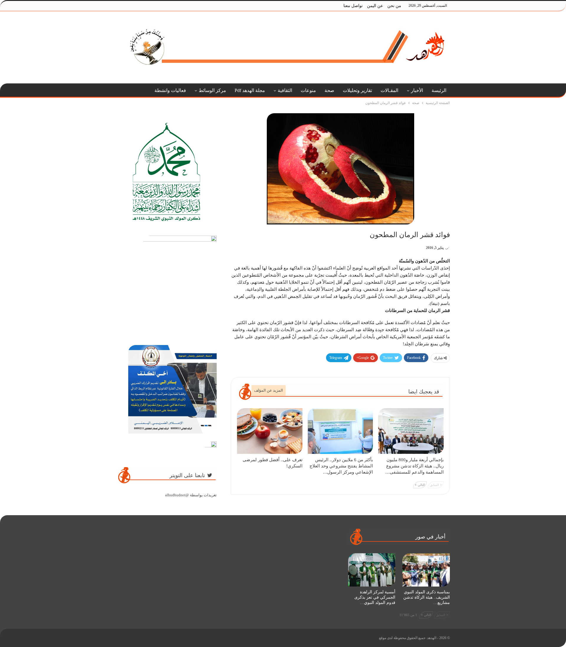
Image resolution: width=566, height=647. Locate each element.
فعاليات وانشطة (170, 90)
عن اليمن (375, 6)
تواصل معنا (353, 6)
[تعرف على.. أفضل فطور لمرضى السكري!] (269, 431)
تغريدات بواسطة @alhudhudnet (191, 495)
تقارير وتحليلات (357, 90)
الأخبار (417, 90)
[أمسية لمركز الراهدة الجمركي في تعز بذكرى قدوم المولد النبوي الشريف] (372, 569)
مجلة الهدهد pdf (250, 90)
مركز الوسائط (212, 90)
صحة (329, 90)
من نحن (394, 6)
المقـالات (389, 90)
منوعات (308, 90)
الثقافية (285, 90)
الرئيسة (439, 90)
